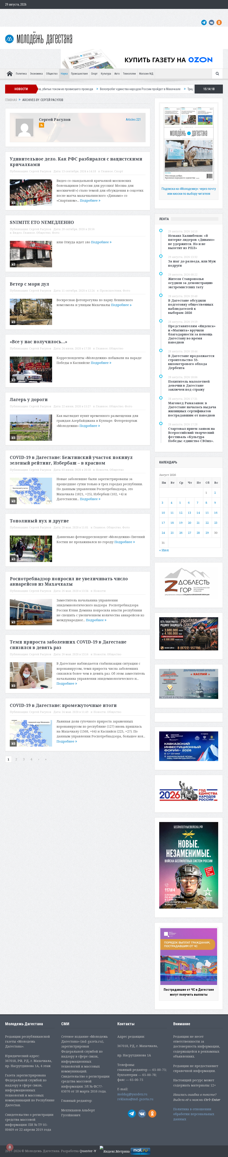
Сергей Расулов (55, 119)
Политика (21, 73)
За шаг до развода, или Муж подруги (192, 263)
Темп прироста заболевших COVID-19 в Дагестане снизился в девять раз (68, 644)
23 (215, 523)
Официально (55, 13)
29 (207, 533)
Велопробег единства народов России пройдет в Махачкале (103, 89)
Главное (107, 171)
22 (207, 523)
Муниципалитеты (132, 13)
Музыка (111, 13)
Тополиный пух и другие (39, 521)
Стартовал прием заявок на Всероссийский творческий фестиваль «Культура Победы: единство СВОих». (191, 434)
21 (198, 523)
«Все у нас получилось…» (38, 342)
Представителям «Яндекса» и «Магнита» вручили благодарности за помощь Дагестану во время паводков (192, 334)
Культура (106, 73)
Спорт (94, 73)
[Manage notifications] (9, 1147)
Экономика (36, 73)
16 (215, 513)
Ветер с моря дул (29, 284)
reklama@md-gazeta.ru (135, 1099)
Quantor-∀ (88, 1151)
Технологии (129, 73)
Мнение (12, 13)
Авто (117, 73)
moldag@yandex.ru (132, 1094)
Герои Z (153, 13)
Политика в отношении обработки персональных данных (193, 1114)
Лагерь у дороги (29, 399)
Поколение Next (32, 13)
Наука (64, 73)
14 (198, 513)
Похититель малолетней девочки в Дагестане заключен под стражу (189, 385)
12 (180, 513)
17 (163, 523)
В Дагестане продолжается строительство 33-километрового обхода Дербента (191, 362)
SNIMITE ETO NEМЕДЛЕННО (42, 222)
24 (163, 533)
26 (180, 533)
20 (189, 523)
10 (163, 513)
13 (189, 513)
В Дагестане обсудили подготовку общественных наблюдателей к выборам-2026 (190, 306)
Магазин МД (146, 73)
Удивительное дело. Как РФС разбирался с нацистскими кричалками (76, 161)
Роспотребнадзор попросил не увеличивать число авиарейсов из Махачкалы (69, 581)
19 (180, 523)
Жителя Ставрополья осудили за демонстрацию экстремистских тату (190, 283)
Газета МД (75, 13)
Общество (51, 73)
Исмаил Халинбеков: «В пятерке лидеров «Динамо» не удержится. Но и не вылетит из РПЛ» (191, 241)
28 (198, 533)
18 (172, 523)
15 (207, 513)
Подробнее (89, 200)
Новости (102, 470)
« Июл (164, 550)
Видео (17, 233)
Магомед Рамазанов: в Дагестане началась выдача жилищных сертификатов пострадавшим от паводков (192, 409)
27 (189, 533)
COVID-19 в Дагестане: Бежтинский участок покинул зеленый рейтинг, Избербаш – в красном (71, 460)
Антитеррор (94, 13)
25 (172, 533)
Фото (55, 233)
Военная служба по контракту (182, 13)
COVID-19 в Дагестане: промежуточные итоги (63, 705)
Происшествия (79, 73)
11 (172, 513)
